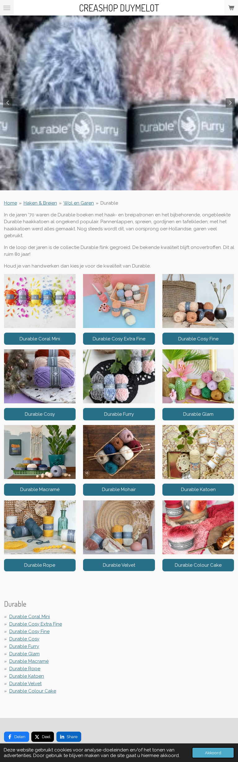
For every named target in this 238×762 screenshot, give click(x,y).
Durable (109, 203)
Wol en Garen (79, 203)
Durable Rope (24, 668)
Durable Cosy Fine (29, 631)
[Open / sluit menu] (7, 8)
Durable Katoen (26, 676)
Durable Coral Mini (29, 616)
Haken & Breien (40, 203)
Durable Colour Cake (32, 691)
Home (10, 203)
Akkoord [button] (213, 752)
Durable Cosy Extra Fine (35, 624)
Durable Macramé (29, 661)
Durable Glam (24, 654)
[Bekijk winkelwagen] (231, 8)
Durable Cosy (24, 639)
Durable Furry (24, 646)
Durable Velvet (25, 683)
